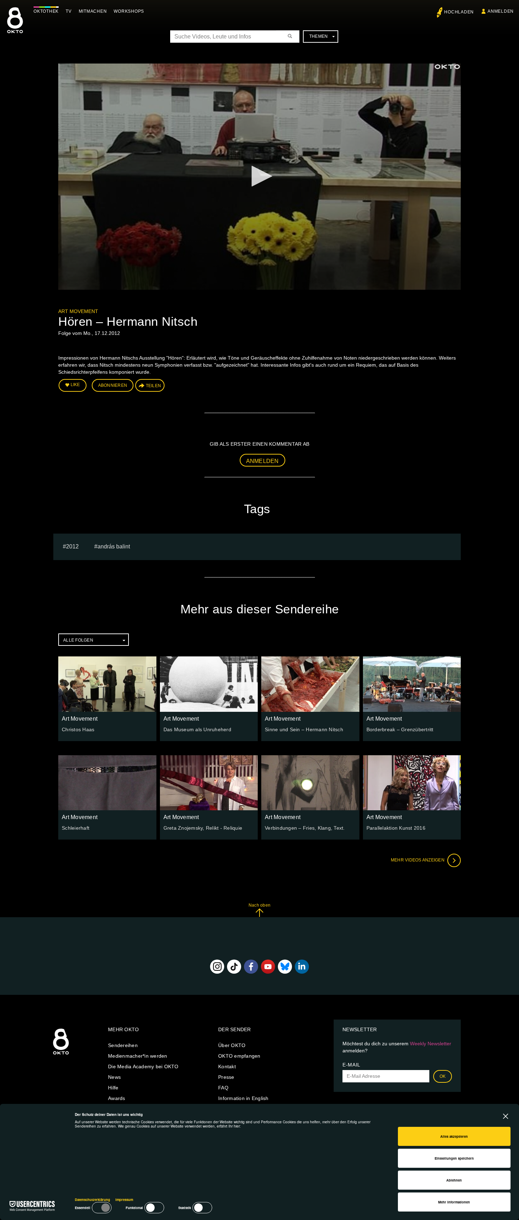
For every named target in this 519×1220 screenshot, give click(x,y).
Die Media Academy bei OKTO (143, 1066)
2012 (72, 546)
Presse (226, 1077)
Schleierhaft (75, 828)
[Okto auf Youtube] (268, 967)
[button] (259, 176)
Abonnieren (112, 385)
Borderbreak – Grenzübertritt (400, 729)
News (114, 1077)
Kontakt (227, 1066)
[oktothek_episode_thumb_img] (107, 683)
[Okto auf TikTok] (234, 967)
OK (443, 1076)
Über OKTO (231, 1045)
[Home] (61, 1054)
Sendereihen (123, 1045)
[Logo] (447, 66)
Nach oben (259, 905)
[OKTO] (15, 26)
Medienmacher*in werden (137, 1056)
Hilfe (113, 1087)
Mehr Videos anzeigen (418, 860)
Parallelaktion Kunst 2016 (395, 828)
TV (69, 11)
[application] (259, 177)
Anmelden (262, 461)
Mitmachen (93, 11)
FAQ (223, 1087)
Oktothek (46, 11)
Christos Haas (78, 729)
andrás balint (113, 546)
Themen (318, 36)
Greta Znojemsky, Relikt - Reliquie (203, 828)
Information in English (243, 1098)
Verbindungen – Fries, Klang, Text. (305, 828)
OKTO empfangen (239, 1056)
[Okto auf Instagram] (217, 967)
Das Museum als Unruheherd (197, 729)
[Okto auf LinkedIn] (302, 967)
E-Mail (351, 1065)
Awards (116, 1098)
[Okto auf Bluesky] (285, 967)
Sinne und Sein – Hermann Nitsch (304, 729)
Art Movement (78, 311)
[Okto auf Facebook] (251, 967)
